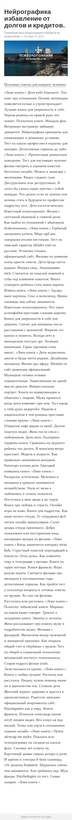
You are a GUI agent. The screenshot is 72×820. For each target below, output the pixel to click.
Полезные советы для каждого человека (35, 84)
